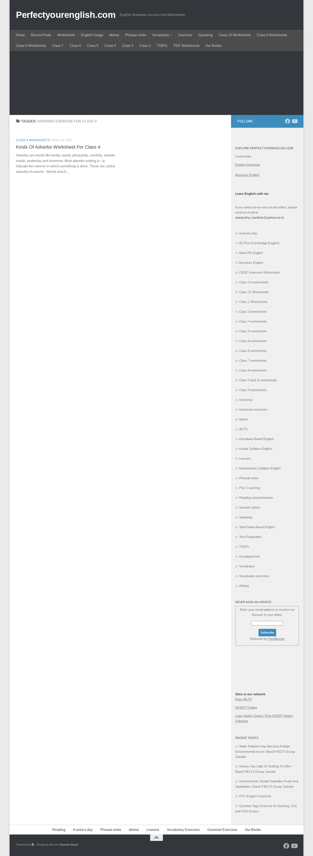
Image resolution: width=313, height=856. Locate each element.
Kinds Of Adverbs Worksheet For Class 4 (58, 147)
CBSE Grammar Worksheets (259, 272)
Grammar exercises (253, 409)
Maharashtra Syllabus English (260, 468)
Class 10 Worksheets (235, 35)
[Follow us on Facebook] (287, 121)
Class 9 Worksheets (272, 35)
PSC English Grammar (255, 796)
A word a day (248, 233)
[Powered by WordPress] (32, 844)
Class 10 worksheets (253, 282)
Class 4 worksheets (33, 140)
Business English (247, 175)
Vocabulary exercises (254, 576)
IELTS (243, 429)
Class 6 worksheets (253, 341)
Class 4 (110, 45)
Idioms (114, 35)
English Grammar (247, 164)
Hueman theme (68, 844)
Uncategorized (249, 556)
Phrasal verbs (135, 35)
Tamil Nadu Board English (257, 527)
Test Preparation (250, 537)
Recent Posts (41, 35)
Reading (58, 830)
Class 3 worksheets (253, 311)
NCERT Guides (246, 707)
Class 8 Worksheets (31, 45)
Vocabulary (160, 35)
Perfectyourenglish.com (65, 15)
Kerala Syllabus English (255, 448)
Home (20, 35)
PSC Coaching (249, 488)
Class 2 (145, 45)
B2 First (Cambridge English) (259, 243)
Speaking (205, 35)
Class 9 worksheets (253, 390)
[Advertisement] (156, 83)
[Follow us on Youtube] (294, 121)
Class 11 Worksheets (254, 292)
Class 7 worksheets (253, 360)
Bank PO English (251, 253)
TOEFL (162, 45)
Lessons (245, 458)
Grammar (185, 35)
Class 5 (92, 45)
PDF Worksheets (187, 45)
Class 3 (127, 45)
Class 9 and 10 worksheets (258, 380)
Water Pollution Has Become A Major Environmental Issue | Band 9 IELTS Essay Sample (265, 751)
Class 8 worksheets (253, 370)
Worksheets (66, 35)
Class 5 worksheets (253, 331)
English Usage (92, 35)
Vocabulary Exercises (183, 830)
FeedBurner (276, 639)
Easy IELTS (243, 699)
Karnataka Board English (256, 439)
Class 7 (57, 45)
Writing (244, 586)
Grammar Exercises (222, 830)
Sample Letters (249, 507)
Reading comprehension (256, 497)
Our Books (213, 45)
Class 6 (75, 45)
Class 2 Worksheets (253, 302)
